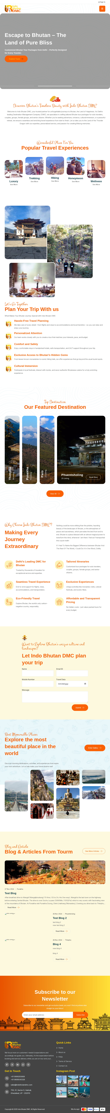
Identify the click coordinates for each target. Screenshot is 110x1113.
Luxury (13, 181)
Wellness (96, 181)
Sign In (102, 2)
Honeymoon (75, 178)
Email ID (59, 669)
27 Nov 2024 (9, 889)
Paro (42, 473)
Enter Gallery (93, 748)
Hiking (55, 177)
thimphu (68, 940)
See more (14, 185)
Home (60, 1048)
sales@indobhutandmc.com (21, 1085)
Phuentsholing (72, 475)
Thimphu (10, 473)
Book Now (93, 477)
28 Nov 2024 (57, 914)
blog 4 (57, 944)
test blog (10, 893)
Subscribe (80, 1015)
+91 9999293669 (18, 1076)
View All (53, 494)
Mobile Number (28, 679)
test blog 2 (60, 918)
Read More (12, 907)
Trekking (34, 178)
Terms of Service (65, 1061)
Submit (78, 708)
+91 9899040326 (18, 1079)
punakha (20, 889)
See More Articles (92, 851)
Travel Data (60, 679)
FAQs (60, 1057)
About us (61, 1052)
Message (25, 690)
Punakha (27, 473)
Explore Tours (14, 59)
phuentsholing (70, 914)
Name (24, 669)
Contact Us (62, 1066)
